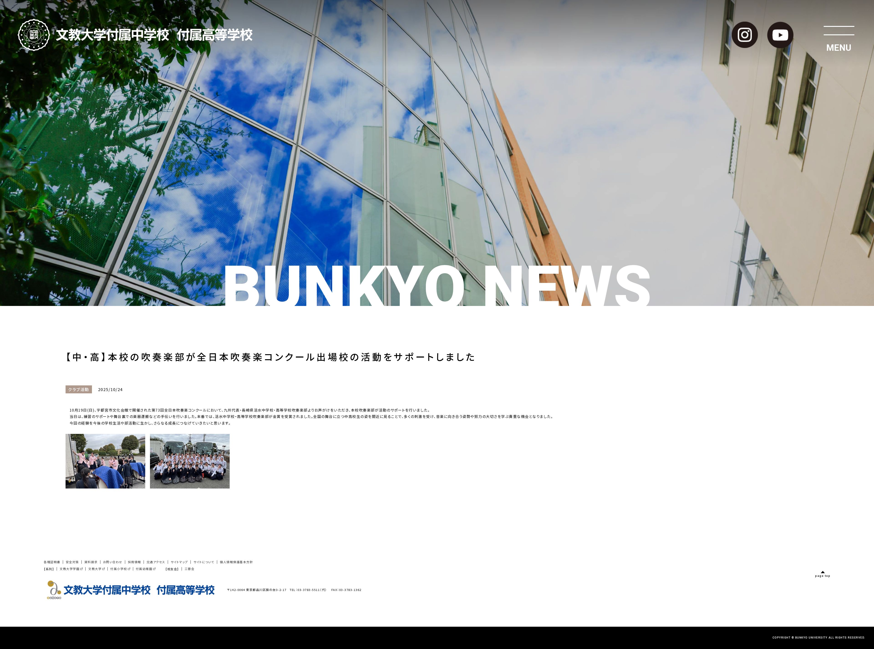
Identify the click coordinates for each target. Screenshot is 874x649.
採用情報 (134, 562)
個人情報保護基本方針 (236, 562)
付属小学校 (118, 569)
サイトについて (204, 562)
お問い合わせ (112, 562)
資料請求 (91, 562)
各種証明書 (52, 562)
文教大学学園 (69, 569)
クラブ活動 (78, 389)
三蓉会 (190, 569)
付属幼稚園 (144, 569)
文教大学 (95, 569)
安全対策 (72, 562)
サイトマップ (179, 562)
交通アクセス (156, 562)
